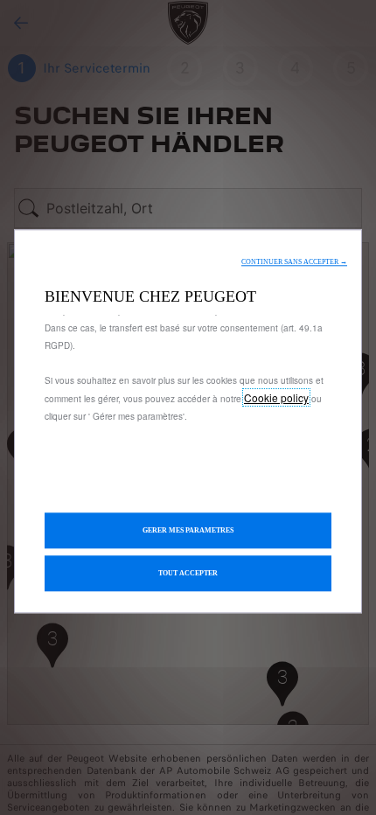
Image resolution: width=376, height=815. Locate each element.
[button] (294, 262)
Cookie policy (276, 397)
